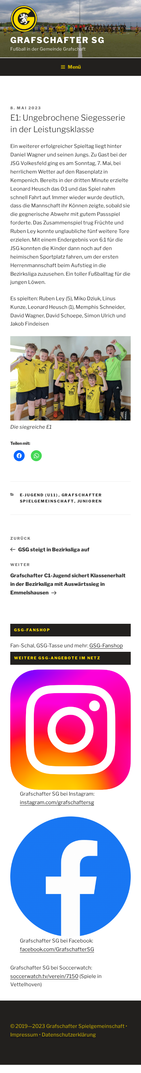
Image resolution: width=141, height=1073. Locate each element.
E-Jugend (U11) (39, 495)
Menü (74, 67)
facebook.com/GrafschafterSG (57, 949)
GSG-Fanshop (106, 646)
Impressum (24, 1035)
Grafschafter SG (57, 40)
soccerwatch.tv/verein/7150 (44, 976)
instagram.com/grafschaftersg (57, 802)
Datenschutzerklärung (69, 1035)
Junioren (89, 501)
